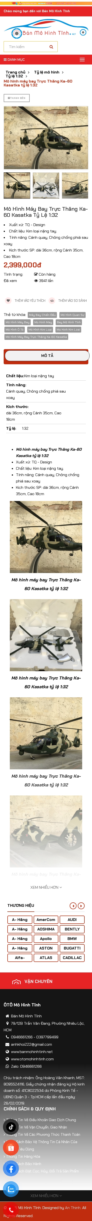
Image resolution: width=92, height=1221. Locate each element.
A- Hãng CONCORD (19, 951)
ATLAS (46, 957)
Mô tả (47, 355)
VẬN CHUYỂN (39, 981)
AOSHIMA (45, 929)
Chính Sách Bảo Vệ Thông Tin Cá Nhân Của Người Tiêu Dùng (41, 1145)
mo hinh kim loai (68, 330)
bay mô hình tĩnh (69, 322)
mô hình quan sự (72, 315)
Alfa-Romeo (19, 960)
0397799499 (47, 1037)
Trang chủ (15, 72)
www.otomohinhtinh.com (32, 1059)
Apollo (46, 938)
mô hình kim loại (40, 330)
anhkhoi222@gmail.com (31, 1044)
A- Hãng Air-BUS (19, 922)
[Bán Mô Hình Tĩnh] (46, 28)
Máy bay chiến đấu (42, 315)
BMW (72, 938)
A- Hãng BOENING (19, 941)
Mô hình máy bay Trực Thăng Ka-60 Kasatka (36, 337)
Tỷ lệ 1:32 (14, 76)
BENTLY (72, 929)
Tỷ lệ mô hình (46, 72)
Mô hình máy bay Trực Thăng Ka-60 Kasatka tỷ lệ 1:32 (38, 83)
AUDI (72, 919)
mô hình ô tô (15, 330)
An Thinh (72, 1207)
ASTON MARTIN (46, 951)
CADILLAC (72, 957)
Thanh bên (18, 98)
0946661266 (22, 1037)
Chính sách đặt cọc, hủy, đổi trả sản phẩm (42, 1171)
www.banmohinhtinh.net (32, 1051)
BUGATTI (72, 948)
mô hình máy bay (17, 322)
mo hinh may (43, 322)
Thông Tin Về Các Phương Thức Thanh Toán (43, 1134)
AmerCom (46, 919)
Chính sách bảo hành (23, 1163)
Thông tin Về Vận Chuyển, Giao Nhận (36, 1127)
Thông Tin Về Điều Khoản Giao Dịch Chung (41, 1119)
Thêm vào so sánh (72, 301)
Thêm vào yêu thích (29, 301)
